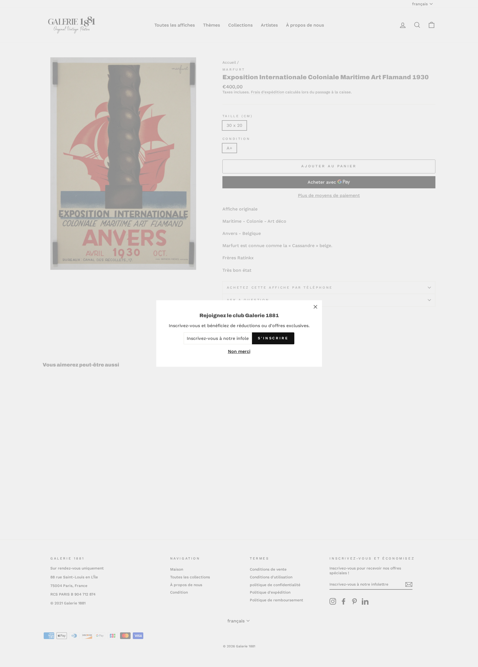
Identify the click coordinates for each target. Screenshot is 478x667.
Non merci (239, 351)
